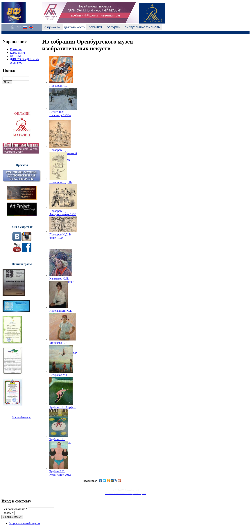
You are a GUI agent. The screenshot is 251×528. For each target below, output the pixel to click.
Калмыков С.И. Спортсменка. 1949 (61, 280)
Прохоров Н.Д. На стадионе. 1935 (60, 184)
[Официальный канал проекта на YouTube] (16, 251)
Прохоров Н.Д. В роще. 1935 (60, 236)
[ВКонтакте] (101, 480)
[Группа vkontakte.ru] (16, 240)
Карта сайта (17, 52)
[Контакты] (19, 29)
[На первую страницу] (13, 29)
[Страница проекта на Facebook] (26, 251)
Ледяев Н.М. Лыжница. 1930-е (60, 113)
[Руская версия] (25, 29)
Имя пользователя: (14, 509)
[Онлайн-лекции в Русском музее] (21, 152)
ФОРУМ (15, 55)
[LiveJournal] (116, 480)
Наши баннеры (21, 417)
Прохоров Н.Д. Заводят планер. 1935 (62, 212)
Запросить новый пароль (24, 523)
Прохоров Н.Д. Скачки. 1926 (58, 87)
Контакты (16, 49)
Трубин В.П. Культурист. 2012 (60, 473)
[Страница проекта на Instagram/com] (26, 240)
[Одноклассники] (108, 480)
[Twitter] (104, 480)
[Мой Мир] (112, 480)
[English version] (31, 29)
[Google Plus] (120, 480)
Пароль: (7, 512)
